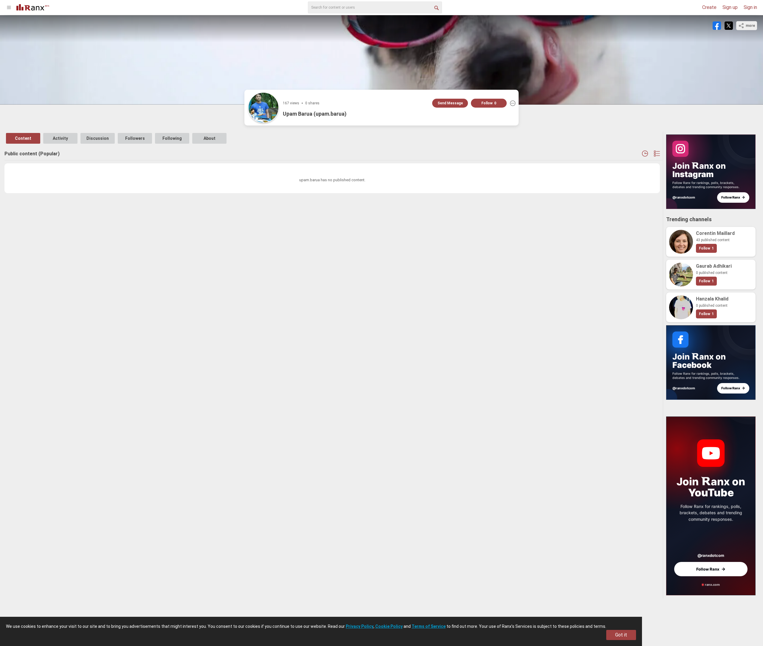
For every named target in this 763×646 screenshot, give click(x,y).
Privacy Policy (359, 626)
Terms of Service (429, 626)
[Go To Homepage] (33, 6)
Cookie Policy (389, 626)
